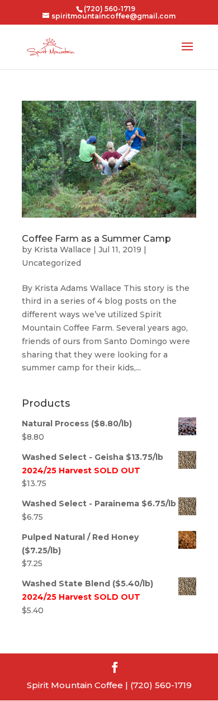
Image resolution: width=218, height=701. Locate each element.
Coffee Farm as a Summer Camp (96, 238)
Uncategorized (51, 263)
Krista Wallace (62, 249)
